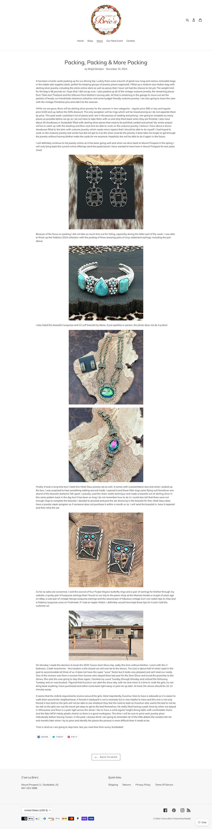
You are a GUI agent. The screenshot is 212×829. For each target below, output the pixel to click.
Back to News (108, 757)
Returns (127, 784)
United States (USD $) (36, 810)
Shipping (113, 784)
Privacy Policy (143, 784)
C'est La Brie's (167, 818)
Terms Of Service (164, 784)
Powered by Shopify (182, 818)
